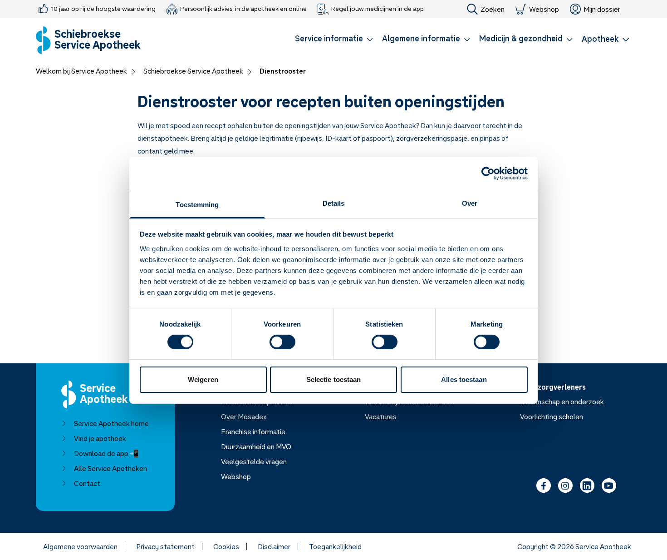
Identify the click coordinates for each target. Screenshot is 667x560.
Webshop (544, 9)
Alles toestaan (463, 379)
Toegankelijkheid (335, 546)
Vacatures (381, 416)
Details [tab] (334, 203)
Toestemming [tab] (197, 204)
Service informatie (329, 38)
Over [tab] (469, 203)
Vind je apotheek (100, 438)
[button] (334, 40)
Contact (87, 483)
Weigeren (203, 379)
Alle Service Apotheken (110, 468)
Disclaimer (274, 546)
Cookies (226, 546)
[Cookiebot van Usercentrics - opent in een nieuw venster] (488, 173)
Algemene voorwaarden (80, 546)
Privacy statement (165, 546)
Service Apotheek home (111, 423)
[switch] (282, 342)
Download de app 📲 (106, 453)
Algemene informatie (421, 38)
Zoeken (493, 9)
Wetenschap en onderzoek (562, 401)
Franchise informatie (253, 431)
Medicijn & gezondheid (521, 38)
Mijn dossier (602, 9)
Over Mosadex (244, 416)
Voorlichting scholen (551, 416)
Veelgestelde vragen (254, 461)
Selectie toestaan (333, 379)
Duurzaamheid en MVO (256, 446)
